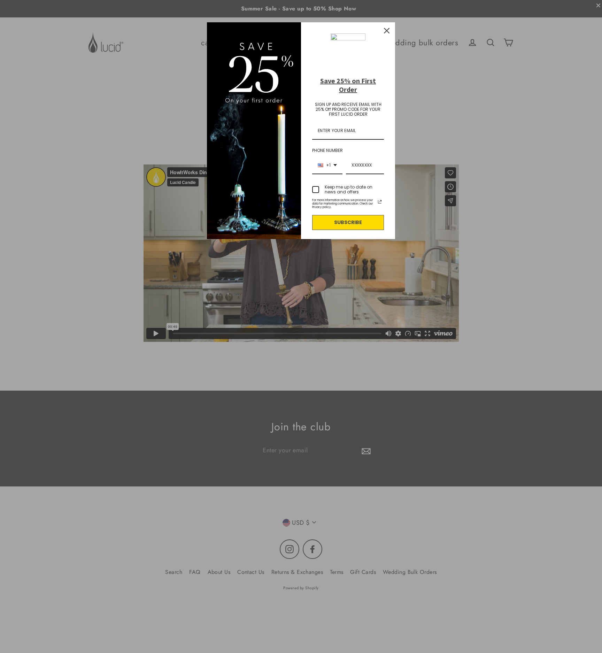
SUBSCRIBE (348, 222)
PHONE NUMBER (327, 150)
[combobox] (327, 165)
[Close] (386, 30)
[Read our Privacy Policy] (380, 202)
